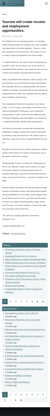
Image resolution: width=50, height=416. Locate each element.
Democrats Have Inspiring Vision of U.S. (22, 273)
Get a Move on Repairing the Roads (20, 276)
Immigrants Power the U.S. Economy (21, 256)
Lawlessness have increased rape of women (24, 369)
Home (4, 14)
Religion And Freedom (15, 286)
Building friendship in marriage (18, 376)
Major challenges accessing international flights (25, 259)
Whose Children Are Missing (17, 382)
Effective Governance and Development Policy (25, 330)
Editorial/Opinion (18, 234)
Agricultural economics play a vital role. (22, 313)
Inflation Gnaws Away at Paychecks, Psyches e (25, 263)
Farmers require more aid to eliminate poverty (24, 356)
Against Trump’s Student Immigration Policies (24, 362)
